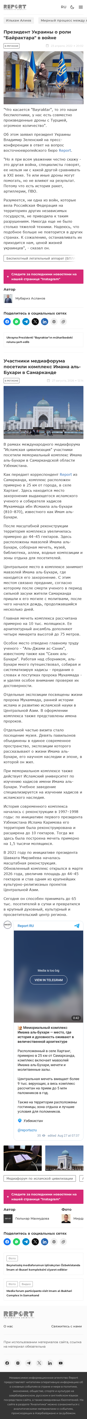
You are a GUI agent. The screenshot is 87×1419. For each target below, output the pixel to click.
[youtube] (60, 1363)
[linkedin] (44, 321)
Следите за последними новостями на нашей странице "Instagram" (44, 276)
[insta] (17, 1363)
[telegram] (25, 321)
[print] (54, 321)
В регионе (11, 46)
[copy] (63, 321)
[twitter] (35, 321)
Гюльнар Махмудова (32, 1218)
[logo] (15, 7)
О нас (8, 1326)
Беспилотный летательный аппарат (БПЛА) (41, 258)
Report (65, 150)
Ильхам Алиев (18, 20)
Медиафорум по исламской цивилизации (39, 1178)
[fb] (7, 321)
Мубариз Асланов (30, 298)
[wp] (16, 321)
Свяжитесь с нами (66, 1326)
